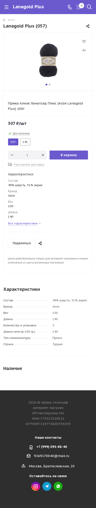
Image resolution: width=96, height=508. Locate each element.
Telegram (46, 486)
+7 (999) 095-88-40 (51, 446)
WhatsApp (58, 486)
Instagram (35, 486)
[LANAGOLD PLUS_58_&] (48, 60)
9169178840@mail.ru (51, 456)
